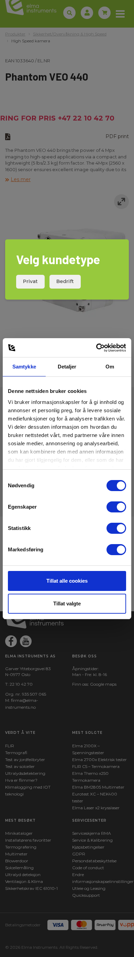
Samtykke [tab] (24, 367)
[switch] (116, 506)
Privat (30, 281)
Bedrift (65, 281)
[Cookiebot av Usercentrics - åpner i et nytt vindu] (96, 347)
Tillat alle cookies (67, 581)
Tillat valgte (67, 603)
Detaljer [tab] (67, 367)
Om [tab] (109, 367)
